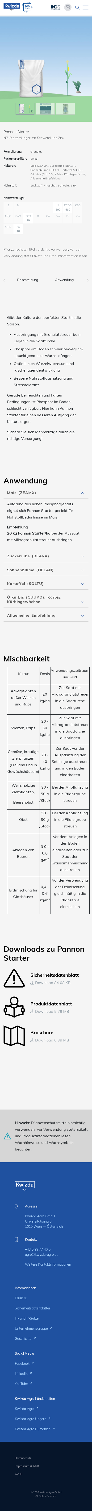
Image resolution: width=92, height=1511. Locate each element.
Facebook (22, 1363)
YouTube (22, 1384)
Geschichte (24, 1339)
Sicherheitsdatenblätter (32, 1308)
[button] (46, 492)
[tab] (46, 493)
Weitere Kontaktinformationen (48, 1264)
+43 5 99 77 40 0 (37, 1249)
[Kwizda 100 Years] (27, 7)
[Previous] (4, 279)
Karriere (21, 1298)
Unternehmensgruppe (32, 1328)
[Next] (88, 279)
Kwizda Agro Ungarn (31, 1419)
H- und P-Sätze (27, 1318)
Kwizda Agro (25, 1409)
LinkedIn (22, 1374)
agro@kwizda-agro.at (41, 1254)
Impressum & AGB (27, 1466)
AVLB (18, 1474)
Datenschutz (23, 1458)
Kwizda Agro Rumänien (33, 1429)
